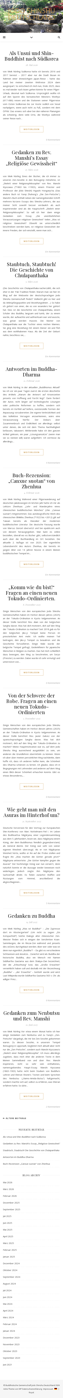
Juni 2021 (7, 1364)
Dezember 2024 (11, 1263)
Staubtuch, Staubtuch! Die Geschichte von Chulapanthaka (31, 269)
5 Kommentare (53, 903)
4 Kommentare (53, 462)
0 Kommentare (53, 139)
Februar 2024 (10, 1324)
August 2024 (9, 1283)
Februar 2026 (10, 1195)
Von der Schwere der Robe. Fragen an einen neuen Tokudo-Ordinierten (31, 703)
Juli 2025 (7, 1216)
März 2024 (8, 1317)
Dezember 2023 (11, 1337)
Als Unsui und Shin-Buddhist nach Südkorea (31, 56)
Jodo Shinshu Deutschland (31, 14)
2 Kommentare (53, 1106)
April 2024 (8, 1310)
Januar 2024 (9, 1330)
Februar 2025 (10, 1249)
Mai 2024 (7, 1303)
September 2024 (11, 1276)
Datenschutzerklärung (32, 1389)
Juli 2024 (7, 1290)
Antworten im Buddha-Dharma (31, 372)
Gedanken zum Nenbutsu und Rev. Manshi (31, 1016)
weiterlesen (32, 129)
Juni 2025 (7, 1222)
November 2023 (11, 1344)
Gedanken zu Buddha (31, 915)
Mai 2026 (7, 1182)
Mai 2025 (7, 1229)
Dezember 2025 (11, 1202)
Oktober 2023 (10, 1351)
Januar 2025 (9, 1256)
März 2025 (8, 1243)
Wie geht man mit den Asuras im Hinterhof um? (31, 812)
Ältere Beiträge (15, 1118)
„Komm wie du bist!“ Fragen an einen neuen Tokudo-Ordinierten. (31, 592)
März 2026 (8, 1189)
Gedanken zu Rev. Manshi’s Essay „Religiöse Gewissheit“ (31, 157)
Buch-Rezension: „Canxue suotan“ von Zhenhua (31, 481)
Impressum (48, 1389)
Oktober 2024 (10, 1270)
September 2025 (11, 1209)
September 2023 (11, 1357)
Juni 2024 (7, 1297)
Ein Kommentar (52, 251)
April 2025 (8, 1236)
